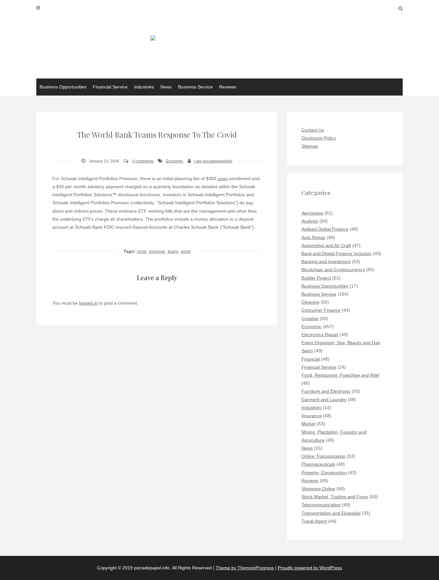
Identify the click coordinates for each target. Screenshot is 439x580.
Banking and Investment (326, 261)
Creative (309, 318)
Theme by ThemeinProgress (245, 567)
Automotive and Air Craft (326, 245)
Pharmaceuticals (318, 464)
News (166, 86)
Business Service (195, 86)
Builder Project (316, 278)
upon (223, 178)
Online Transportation (323, 456)
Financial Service (110, 86)
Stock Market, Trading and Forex (334, 496)
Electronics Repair (319, 334)
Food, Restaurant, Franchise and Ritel (340, 375)
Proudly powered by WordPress (310, 567)
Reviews (227, 86)
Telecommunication (321, 504)
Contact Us (312, 130)
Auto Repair (313, 237)
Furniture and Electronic (325, 391)
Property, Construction (324, 472)
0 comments (143, 161)
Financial (310, 359)
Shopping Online (318, 488)
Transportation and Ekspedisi (331, 513)
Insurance (311, 415)
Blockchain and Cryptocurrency (333, 269)
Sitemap (309, 146)
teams (173, 251)
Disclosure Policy (318, 138)
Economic (174, 161)
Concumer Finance (320, 310)
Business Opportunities (63, 86)
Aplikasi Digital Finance (324, 229)
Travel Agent (314, 521)
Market (308, 423)
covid (141, 251)
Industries (144, 86)
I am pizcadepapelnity (213, 161)
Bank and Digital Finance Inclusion (336, 253)
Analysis (309, 221)
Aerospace (312, 213)
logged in (88, 303)
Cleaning (310, 302)
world (186, 251)
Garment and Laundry (323, 399)
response (157, 251)
